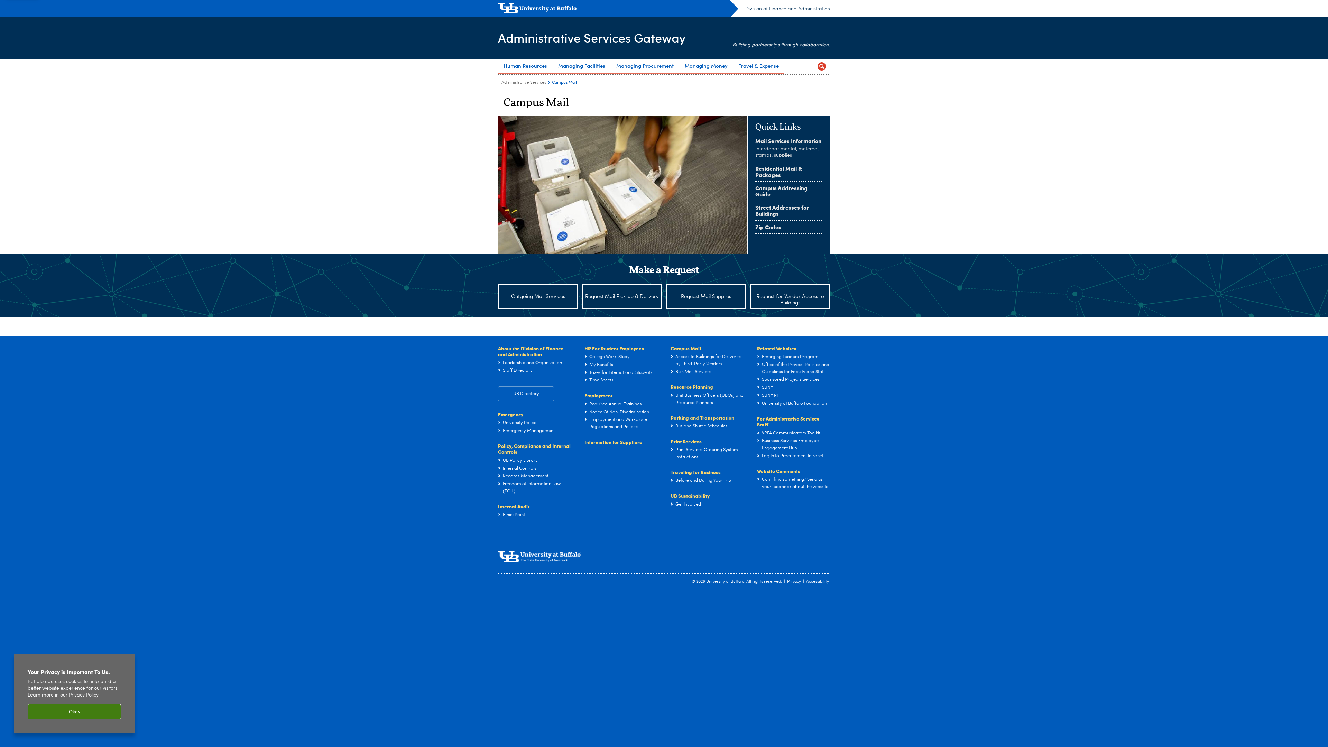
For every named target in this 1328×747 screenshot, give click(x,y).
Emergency (510, 414)
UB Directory (526, 393)
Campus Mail (686, 348)
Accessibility (817, 582)
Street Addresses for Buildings (782, 210)
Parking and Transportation (702, 417)
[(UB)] (618, 9)
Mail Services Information (788, 141)
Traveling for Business (696, 472)
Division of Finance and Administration (787, 9)
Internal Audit (513, 506)
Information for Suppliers (613, 442)
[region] (74, 693)
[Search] (821, 66)
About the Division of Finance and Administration (530, 351)
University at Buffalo (725, 582)
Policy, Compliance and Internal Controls (534, 448)
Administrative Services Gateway (591, 37)
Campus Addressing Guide (781, 191)
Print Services (686, 441)
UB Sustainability (690, 495)
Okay (74, 711)
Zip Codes (768, 227)
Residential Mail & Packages (778, 172)
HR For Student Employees (614, 348)
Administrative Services (523, 83)
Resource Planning (692, 386)
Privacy (794, 582)
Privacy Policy (83, 695)
